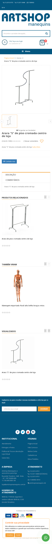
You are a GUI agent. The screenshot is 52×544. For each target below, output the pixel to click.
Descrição (11, 174)
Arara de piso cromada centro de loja (17, 238)
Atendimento (6, 443)
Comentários (12, 180)
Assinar (44, 409)
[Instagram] (33, 432)
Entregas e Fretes (8, 447)
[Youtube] (28, 432)
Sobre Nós (6, 458)
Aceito (18, 535)
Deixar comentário (31, 141)
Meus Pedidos (33, 459)
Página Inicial (9, 58)
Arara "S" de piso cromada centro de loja (19, 372)
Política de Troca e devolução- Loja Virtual (13, 452)
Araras (19, 58)
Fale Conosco (33, 447)
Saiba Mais (36, 147)
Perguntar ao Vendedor (27, 130)
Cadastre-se (32, 455)
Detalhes (10, 535)
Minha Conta (32, 451)
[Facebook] (17, 432)
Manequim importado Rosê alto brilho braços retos (23, 305)
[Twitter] (23, 432)
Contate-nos (10, 161)
